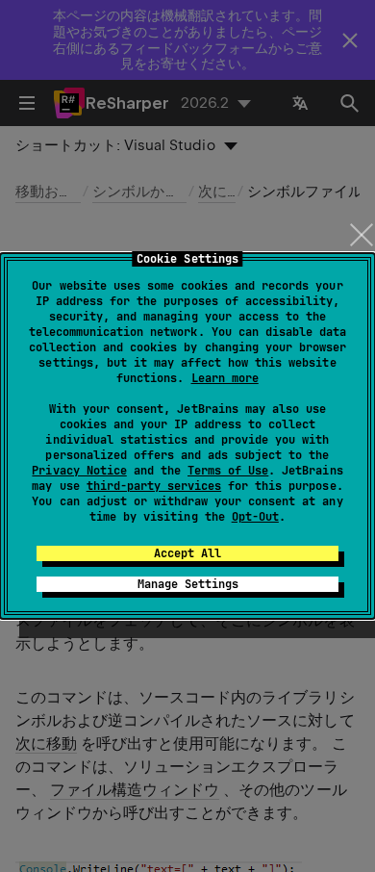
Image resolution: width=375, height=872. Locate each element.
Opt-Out (255, 517)
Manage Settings (188, 584)
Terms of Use (228, 470)
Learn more (225, 378)
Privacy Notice (79, 470)
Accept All (187, 553)
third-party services (154, 486)
